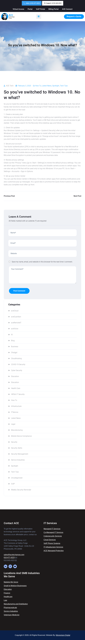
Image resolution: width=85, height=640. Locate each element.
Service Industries (18, 460)
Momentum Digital (63, 635)
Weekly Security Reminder (21, 490)
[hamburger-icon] (38, 16)
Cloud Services (50, 540)
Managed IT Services (52, 529)
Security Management (19, 454)
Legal (13, 424)
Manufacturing (17, 430)
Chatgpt (14, 352)
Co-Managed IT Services (53, 532)
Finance (7, 593)
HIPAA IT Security (18, 394)
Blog (13, 341)
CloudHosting (16, 358)
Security (14, 442)
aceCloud (14, 311)
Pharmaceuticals (10, 608)
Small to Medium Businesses (15, 586)
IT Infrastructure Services (53, 547)
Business (14, 346)
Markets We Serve (11, 582)
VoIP (13, 484)
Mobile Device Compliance (21, 436)
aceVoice (14, 329)
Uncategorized (16, 478)
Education (15, 376)
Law (5, 600)
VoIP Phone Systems (52, 543)
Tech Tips (64, 86)
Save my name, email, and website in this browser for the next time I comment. (42, 262)
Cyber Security (16, 370)
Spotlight (55, 86)
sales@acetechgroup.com (14, 555)
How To (38, 86)
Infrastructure (16, 406)
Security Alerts (16, 448)
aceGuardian (16, 317)
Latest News (46, 86)
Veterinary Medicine (11, 615)
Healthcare (8, 597)
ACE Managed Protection (54, 551)
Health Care (15, 388)
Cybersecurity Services (53, 536)
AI (12, 335)
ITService (14, 412)
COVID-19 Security (18, 364)
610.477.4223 (9, 557)
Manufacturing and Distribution (16, 604)
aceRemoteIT (16, 323)
